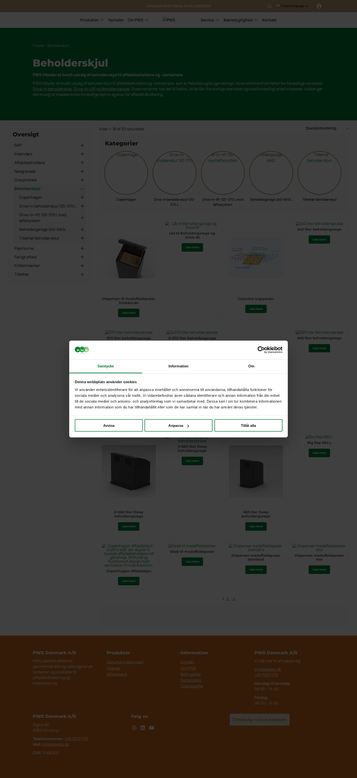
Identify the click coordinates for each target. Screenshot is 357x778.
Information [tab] (178, 366)
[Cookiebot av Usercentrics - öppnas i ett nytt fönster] (261, 350)
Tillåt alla (248, 425)
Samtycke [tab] (105, 366)
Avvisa (108, 425)
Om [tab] (251, 366)
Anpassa (175, 425)
